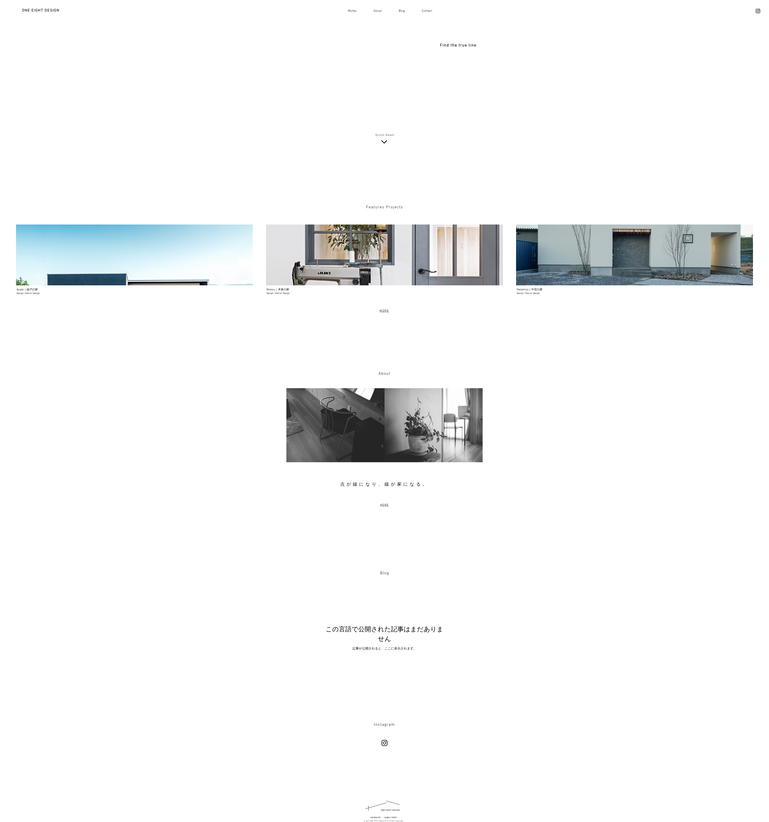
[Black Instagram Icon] (758, 11)
